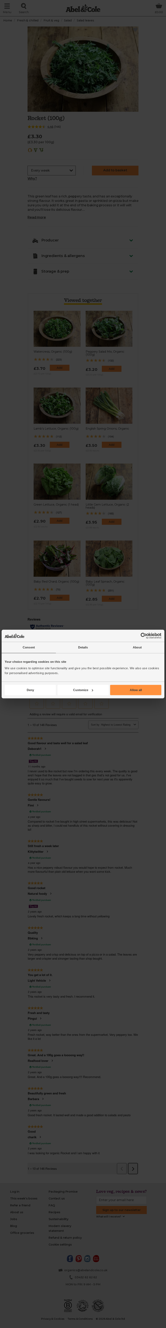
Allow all (136, 690)
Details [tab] (83, 647)
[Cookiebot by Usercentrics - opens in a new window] (143, 636)
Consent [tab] (29, 647)
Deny (30, 690)
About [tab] (137, 647)
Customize (80, 690)
